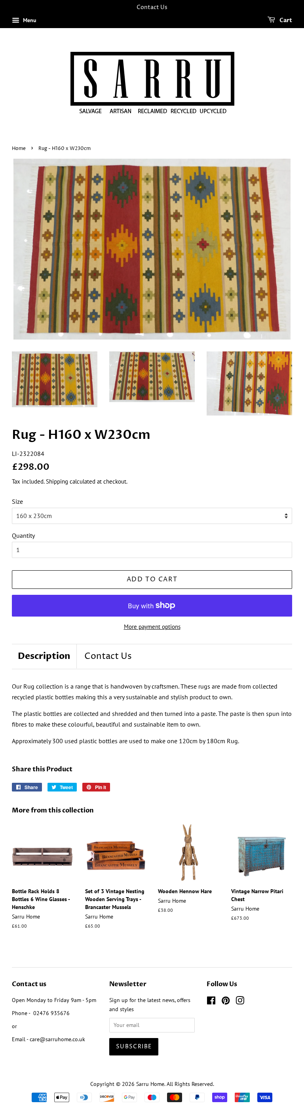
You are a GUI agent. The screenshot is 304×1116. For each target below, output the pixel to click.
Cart (285, 20)
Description (44, 656)
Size (17, 501)
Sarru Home (150, 1084)
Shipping (57, 481)
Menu (28, 20)
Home (19, 148)
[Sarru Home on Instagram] (240, 1002)
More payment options (152, 626)
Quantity (23, 535)
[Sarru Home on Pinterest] (225, 1002)
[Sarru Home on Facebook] (211, 1002)
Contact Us (108, 656)
